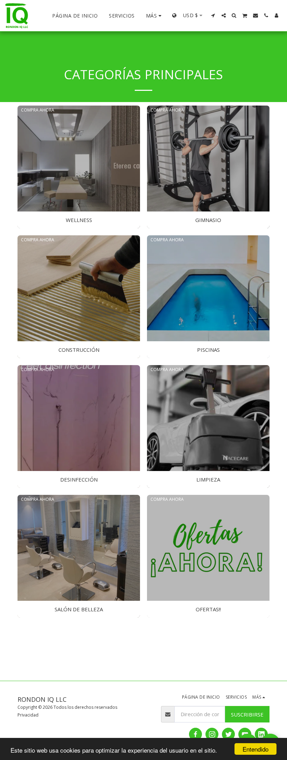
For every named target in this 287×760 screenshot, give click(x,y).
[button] (213, 15)
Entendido (255, 749)
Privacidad (28, 715)
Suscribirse (247, 714)
